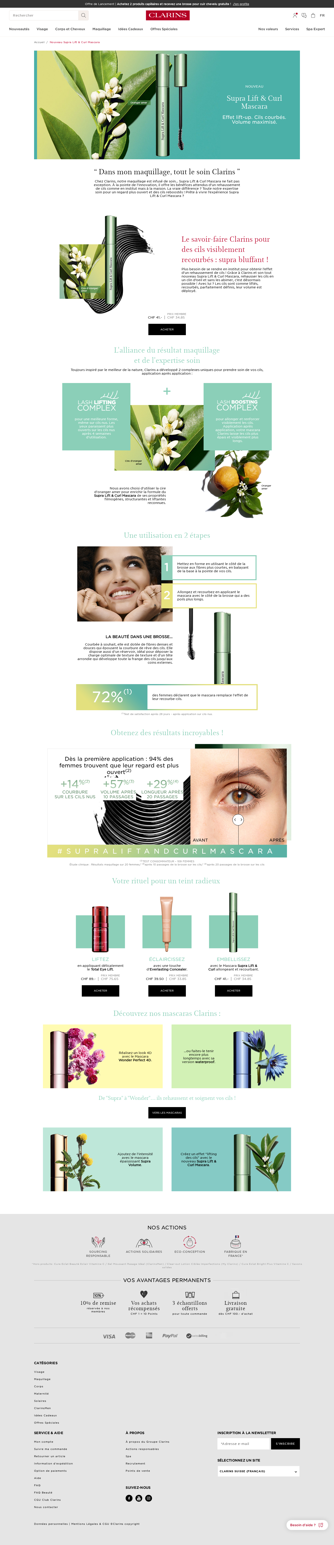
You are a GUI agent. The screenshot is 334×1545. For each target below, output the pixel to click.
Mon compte (43, 1441)
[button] (307, 1525)
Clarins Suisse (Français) (242, 1471)
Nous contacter (46, 1507)
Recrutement (135, 1463)
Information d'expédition (53, 1463)
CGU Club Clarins (47, 1499)
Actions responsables (142, 1449)
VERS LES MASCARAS (167, 1112)
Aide (37, 1478)
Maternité (41, 1393)
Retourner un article (49, 1456)
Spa (128, 1456)
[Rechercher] (84, 15)
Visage (39, 1371)
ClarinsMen (42, 1408)
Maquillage (42, 1379)
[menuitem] (295, 15)
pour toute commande (189, 1307)
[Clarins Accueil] (168, 15)
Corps (38, 1386)
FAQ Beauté (43, 1492)
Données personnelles (51, 1523)
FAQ (37, 1485)
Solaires (40, 1401)
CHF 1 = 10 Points (144, 1307)
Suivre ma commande (50, 1449)
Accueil (39, 42)
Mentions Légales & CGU (90, 1523)
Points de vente (138, 1470)
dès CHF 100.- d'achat (236, 1307)
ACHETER (167, 329)
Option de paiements (50, 1470)
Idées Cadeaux (45, 1415)
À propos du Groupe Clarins (147, 1441)
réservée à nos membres (98, 1306)
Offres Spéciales (46, 1422)
